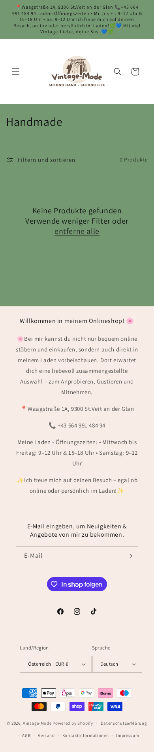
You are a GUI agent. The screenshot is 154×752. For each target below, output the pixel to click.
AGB (26, 735)
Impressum (127, 735)
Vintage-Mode (37, 723)
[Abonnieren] (129, 556)
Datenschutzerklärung (124, 723)
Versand (46, 735)
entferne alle (77, 231)
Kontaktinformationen (85, 735)
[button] (15, 71)
